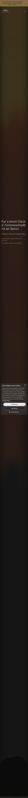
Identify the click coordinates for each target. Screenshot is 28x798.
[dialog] (14, 399)
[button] (14, 412)
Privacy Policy (6, 400)
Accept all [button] (15, 404)
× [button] (24, 385)
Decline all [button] (14, 408)
